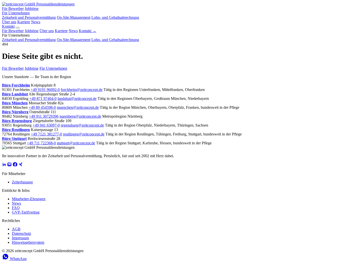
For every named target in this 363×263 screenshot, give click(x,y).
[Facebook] (15, 165)
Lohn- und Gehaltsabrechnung (115, 17)
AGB (16, 229)
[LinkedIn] (4, 165)
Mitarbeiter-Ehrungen (28, 199)
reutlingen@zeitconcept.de (83, 134)
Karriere (23, 22)
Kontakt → (87, 31)
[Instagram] (9, 165)
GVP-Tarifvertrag (26, 212)
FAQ (16, 208)
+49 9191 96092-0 (45, 90)
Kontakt (8, 26)
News (35, 22)
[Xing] (20, 165)
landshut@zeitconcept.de (77, 98)
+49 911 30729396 (44, 116)
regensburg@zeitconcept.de (82, 125)
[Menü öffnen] (18, 27)
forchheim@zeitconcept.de (81, 90)
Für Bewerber (13, 8)
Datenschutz (21, 233)
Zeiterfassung (22, 182)
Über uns (9, 22)
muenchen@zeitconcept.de (78, 107)
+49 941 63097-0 (46, 125)
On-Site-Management (73, 17)
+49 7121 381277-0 (46, 134)
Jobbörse (32, 8)
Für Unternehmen (16, 13)
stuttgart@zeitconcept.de (76, 143)
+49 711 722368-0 (41, 143)
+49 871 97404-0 (43, 98)
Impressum (20, 238)
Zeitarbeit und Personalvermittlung (29, 17)
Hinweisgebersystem (28, 242)
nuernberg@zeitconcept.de (80, 116)
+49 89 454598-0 (42, 107)
